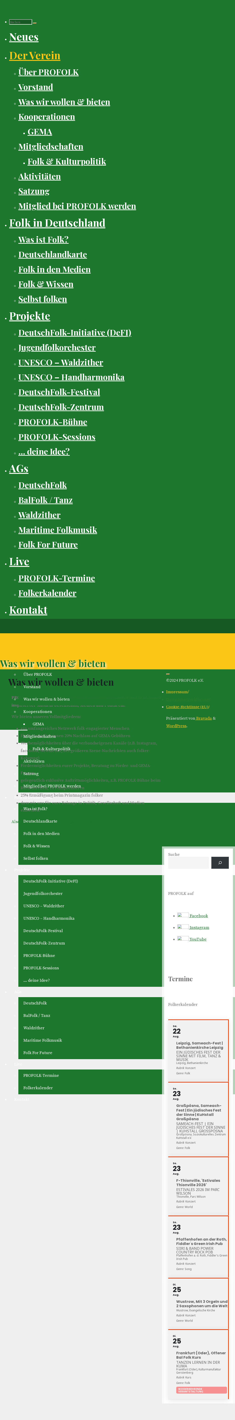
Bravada (203, 718)
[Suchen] (35, 23)
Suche (174, 854)
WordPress (176, 726)
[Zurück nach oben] (168, 674)
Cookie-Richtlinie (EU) (187, 707)
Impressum (177, 692)
